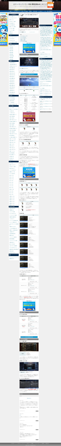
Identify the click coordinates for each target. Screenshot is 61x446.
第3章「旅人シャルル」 (13, 142)
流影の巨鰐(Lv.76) (12, 90)
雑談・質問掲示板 (49, 11)
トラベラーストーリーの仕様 (13, 240)
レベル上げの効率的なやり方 (13, 228)
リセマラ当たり (16, 11)
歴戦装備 (30, 11)
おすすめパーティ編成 (12, 21)
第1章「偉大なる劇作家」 (13, 130)
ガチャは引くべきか (12, 40)
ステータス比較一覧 (12, 173)
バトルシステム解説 (12, 211)
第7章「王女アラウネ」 (13, 149)
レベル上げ (44, 11)
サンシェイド (31, 332)
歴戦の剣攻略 (11, 57)
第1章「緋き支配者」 (12, 123)
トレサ (22, 190)
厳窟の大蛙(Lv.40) (12, 71)
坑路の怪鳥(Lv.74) (12, 88)
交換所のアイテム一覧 (12, 226)
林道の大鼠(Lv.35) (12, 69)
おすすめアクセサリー (12, 252)
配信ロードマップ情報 (12, 26)
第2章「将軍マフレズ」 (13, 140)
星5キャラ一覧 (11, 175)
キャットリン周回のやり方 (13, 222)
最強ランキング (12, 19)
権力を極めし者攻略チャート (13, 121)
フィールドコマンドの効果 (13, 215)
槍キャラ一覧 (11, 187)
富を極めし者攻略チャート (13, 114)
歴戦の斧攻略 (11, 52)
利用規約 (32, 443)
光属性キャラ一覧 (12, 203)
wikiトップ (5, 0)
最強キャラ (11, 11)
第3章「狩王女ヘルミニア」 (13, 119)
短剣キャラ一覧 (12, 189)
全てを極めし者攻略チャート (13, 137)
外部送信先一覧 (47, 443)
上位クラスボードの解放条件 (13, 245)
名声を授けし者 (12, 156)
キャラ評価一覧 (40, 11)
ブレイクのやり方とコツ (13, 213)
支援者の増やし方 (12, 242)
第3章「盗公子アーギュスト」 (13, 133)
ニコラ (22, 186)
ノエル (36, 190)
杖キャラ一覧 (11, 182)
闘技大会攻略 (35, 11)
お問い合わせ (28, 443)
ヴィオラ (23, 144)
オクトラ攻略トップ (12, 16)
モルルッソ (35, 144)
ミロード (29, 144)
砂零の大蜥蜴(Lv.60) (12, 78)
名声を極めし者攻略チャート (13, 128)
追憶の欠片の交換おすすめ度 (13, 104)
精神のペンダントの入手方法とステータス (45, 91)
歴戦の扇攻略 (11, 59)
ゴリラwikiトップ (13, 443)
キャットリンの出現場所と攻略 (14, 220)
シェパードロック (32, 291)
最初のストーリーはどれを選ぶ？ (14, 109)
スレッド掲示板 (42, 52)
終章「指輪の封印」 (12, 135)
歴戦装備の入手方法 (12, 45)
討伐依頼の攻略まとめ (12, 62)
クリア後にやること (12, 112)
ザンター (31, 190)
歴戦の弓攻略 (11, 50)
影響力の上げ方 (12, 235)
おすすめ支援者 (26, 11)
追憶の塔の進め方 (12, 100)
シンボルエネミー (12, 218)
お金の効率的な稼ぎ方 (12, 233)
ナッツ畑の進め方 (12, 102)
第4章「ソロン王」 (12, 144)
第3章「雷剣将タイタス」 (13, 126)
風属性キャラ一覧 (12, 199)
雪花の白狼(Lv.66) (12, 81)
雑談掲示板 (11, 33)
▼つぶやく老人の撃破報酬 (23, 41)
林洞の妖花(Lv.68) (12, 83)
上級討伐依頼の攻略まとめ (13, 64)
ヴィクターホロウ (32, 279)
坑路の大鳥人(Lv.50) (12, 74)
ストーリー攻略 (21, 11)
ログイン (57, 0)
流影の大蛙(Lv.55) (12, 76)
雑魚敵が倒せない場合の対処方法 (14, 249)
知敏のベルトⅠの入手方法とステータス (45, 93)
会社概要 (43, 443)
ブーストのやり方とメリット (13, 247)
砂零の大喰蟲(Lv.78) (12, 92)
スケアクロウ (31, 186)
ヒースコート (36, 186)
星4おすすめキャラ (12, 168)
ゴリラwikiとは (18, 443)
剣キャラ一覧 (11, 180)
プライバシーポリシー (37, 443)
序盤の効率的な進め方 (12, 208)
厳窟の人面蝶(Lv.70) (12, 85)
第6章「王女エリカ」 (12, 147)
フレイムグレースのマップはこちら (29, 74)
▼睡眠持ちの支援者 (22, 40)
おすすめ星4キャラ (12, 23)
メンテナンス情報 (12, 30)
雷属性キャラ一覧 (12, 201)
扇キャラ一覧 (11, 194)
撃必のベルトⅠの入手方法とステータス (45, 95)
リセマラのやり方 (12, 38)
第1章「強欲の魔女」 (12, 116)
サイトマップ (23, 443)
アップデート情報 (12, 28)
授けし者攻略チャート (12, 154)
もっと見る (45, 56)
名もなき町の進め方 (12, 97)
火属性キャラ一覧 (12, 196)
